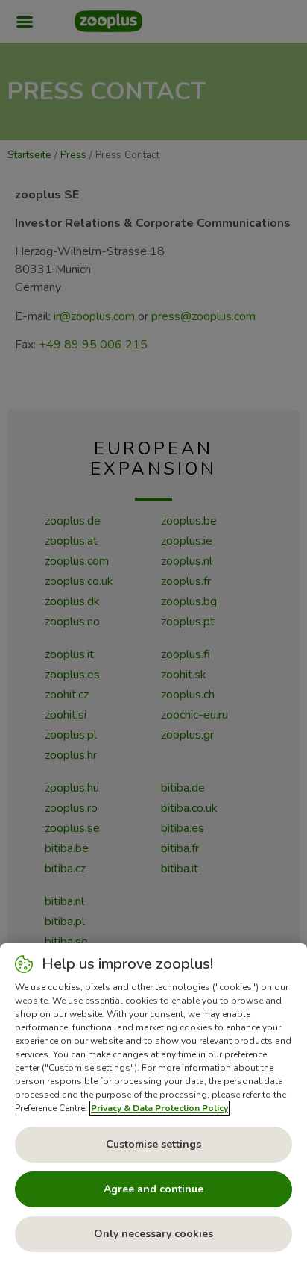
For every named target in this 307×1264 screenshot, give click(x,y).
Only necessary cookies (153, 1234)
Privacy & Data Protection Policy (159, 1108)
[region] (153, 1103)
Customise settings (153, 1144)
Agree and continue (153, 1189)
